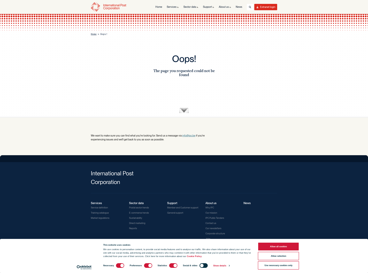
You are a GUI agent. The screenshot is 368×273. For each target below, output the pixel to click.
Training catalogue (100, 212)
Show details (219, 265)
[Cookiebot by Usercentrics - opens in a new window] (84, 267)
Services (96, 203)
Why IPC (209, 207)
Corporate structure (215, 233)
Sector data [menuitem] (189, 6)
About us (210, 203)
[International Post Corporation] (109, 7)
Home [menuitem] (158, 6)
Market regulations (100, 218)
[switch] (148, 265)
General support (175, 212)
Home (94, 34)
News (247, 203)
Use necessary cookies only (278, 265)
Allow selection (278, 256)
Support (172, 203)
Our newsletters (213, 228)
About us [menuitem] (224, 6)
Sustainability (135, 218)
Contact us (210, 223)
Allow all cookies (278, 246)
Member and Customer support (182, 207)
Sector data (136, 203)
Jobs (207, 238)
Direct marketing (137, 223)
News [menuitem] (239, 6)
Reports (133, 228)
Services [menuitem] (172, 6)
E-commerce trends (139, 212)
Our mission (211, 212)
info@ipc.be (188, 135)
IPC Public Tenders (214, 218)
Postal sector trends (139, 207)
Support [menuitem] (207, 6)
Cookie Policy (194, 256)
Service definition (99, 207)
